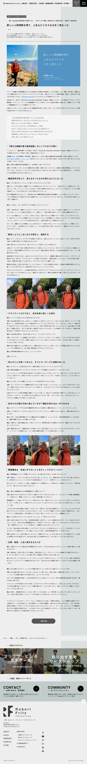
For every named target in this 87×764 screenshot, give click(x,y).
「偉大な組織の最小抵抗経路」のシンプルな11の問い (28, 117)
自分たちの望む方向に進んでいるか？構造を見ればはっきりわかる (32, 131)
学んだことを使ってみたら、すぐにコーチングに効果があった (31, 128)
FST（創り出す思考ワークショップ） (18, 158)
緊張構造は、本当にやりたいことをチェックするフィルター (30, 134)
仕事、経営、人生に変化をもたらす (22, 136)
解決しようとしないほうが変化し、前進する (25, 123)
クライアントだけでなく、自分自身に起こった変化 (27, 126)
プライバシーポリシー (9, 760)
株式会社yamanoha (28, 96)
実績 (11, 638)
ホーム (5, 638)
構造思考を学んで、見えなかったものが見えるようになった (30, 120)
